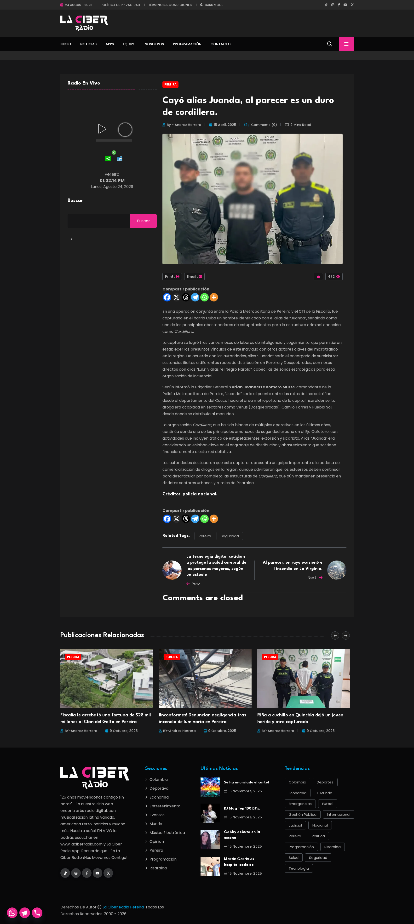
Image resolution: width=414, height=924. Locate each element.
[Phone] (37, 912)
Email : (192, 276)
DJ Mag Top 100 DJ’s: (242, 809)
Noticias (88, 44)
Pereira (170, 84)
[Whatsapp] (204, 297)
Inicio (65, 44)
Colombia (159, 779)
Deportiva (159, 788)
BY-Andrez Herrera (81, 730)
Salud (294, 857)
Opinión (157, 841)
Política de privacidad (120, 5)
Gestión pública (302, 814)
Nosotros (154, 44)
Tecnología (299, 868)
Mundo (156, 823)
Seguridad (230, 536)
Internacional (338, 814)
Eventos (157, 814)
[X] (176, 297)
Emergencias (300, 803)
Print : (170, 276)
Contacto (221, 44)
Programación (187, 44)
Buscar (75, 200)
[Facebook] (167, 297)
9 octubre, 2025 (124, 730)
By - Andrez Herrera (184, 124)
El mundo (324, 792)
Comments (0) (263, 124)
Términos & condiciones (170, 5)
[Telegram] (195, 297)
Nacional (320, 825)
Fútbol (327, 803)
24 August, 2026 (78, 5)
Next (312, 577)
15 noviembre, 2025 (245, 791)
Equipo (129, 44)
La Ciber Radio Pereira (123, 907)
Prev (196, 584)
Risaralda (158, 868)
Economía (159, 797)
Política (318, 836)
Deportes (325, 782)
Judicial (295, 825)
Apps (110, 44)
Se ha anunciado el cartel (246, 782)
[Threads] (186, 297)
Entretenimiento (165, 806)
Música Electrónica (167, 832)
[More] (214, 297)
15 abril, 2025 (225, 124)
